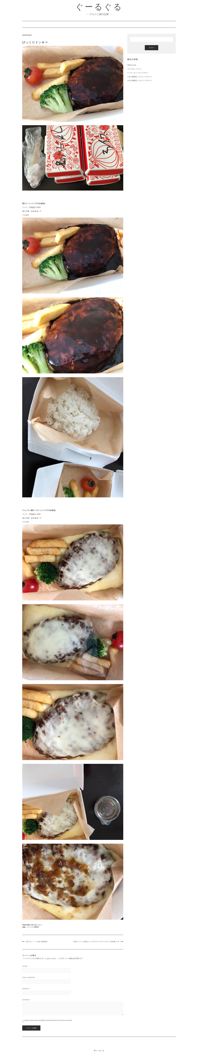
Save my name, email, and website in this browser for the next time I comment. (48, 1020)
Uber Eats (34, 925)
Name (24, 966)
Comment (26, 1000)
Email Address (28, 977)
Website (25, 989)
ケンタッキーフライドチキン (137, 73)
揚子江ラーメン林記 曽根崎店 (37, 942)
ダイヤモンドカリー (134, 69)
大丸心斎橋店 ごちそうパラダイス (139, 77)
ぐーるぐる (99, 6)
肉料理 (36, 927)
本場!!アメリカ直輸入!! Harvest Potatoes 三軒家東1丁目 (96, 942)
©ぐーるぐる (99, 1050)
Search (151, 47)
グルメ (39, 925)
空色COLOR (131, 65)
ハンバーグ (29, 927)
